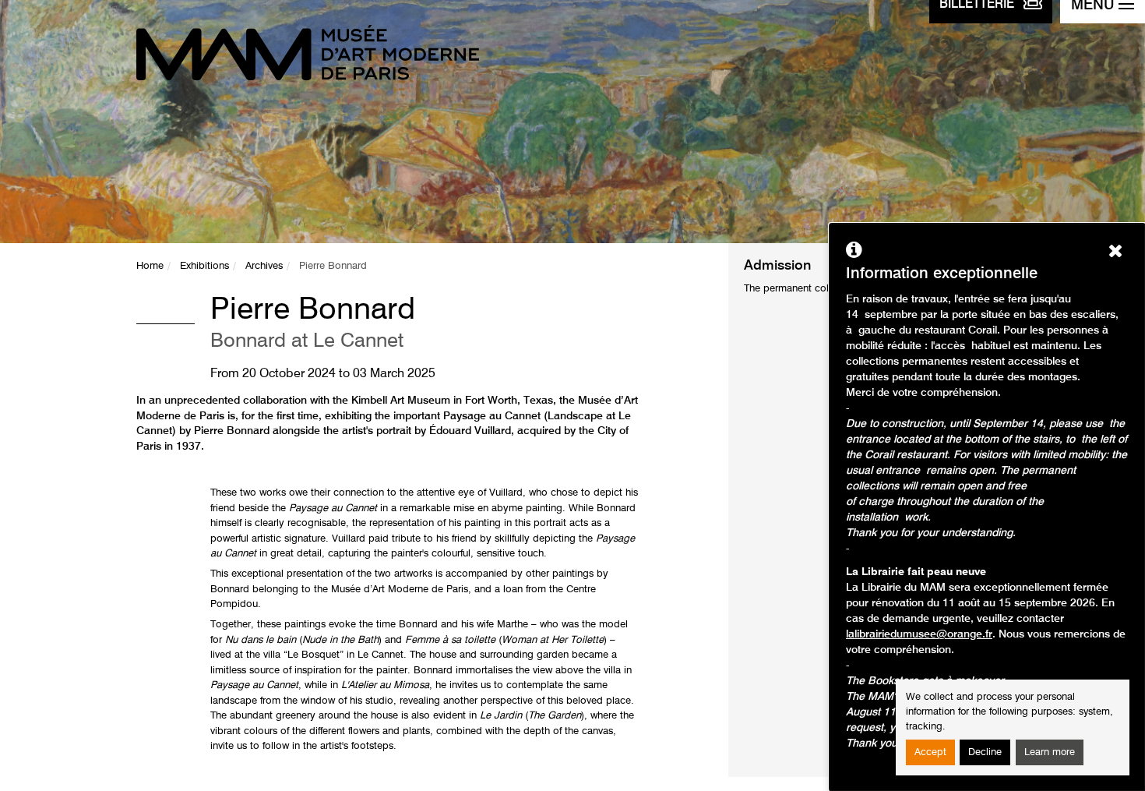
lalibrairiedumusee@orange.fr (919, 634)
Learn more (1049, 752)
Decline (985, 752)
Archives (264, 266)
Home (150, 266)
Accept (930, 752)
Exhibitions (204, 266)
